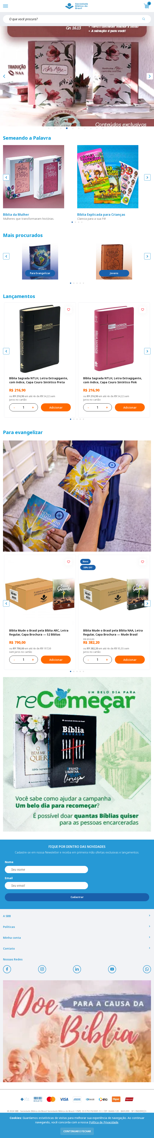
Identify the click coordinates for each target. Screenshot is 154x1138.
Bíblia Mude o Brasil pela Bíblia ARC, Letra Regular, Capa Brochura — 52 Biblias (38, 632)
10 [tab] (103, 128)
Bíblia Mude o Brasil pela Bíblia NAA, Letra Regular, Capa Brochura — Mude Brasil (113, 632)
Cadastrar (77, 897)
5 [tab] (73, 128)
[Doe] (77, 1031)
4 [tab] (67, 128)
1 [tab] (49, 128)
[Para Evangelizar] (40, 261)
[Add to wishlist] (68, 310)
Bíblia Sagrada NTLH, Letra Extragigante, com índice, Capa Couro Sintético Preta (38, 380)
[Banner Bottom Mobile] (77, 754)
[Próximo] (150, 76)
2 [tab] (55, 128)
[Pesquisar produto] (145, 20)
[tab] (72, 222)
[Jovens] (114, 261)
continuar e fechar (77, 1131)
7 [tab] (85, 128)
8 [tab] (91, 128)
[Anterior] (4, 76)
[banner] (77, 496)
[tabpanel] (77, 76)
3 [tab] (61, 128)
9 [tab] (97, 128)
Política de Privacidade (103, 1122)
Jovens (114, 273)
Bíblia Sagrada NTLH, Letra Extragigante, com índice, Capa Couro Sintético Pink (112, 380)
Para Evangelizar (40, 273)
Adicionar (56, 407)
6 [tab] (79, 128)
